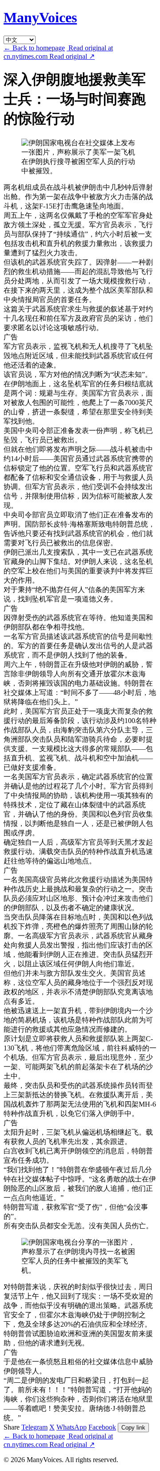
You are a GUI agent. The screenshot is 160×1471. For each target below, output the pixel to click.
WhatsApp (71, 1427)
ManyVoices (40, 17)
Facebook (102, 1427)
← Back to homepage (34, 48)
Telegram (34, 1427)
